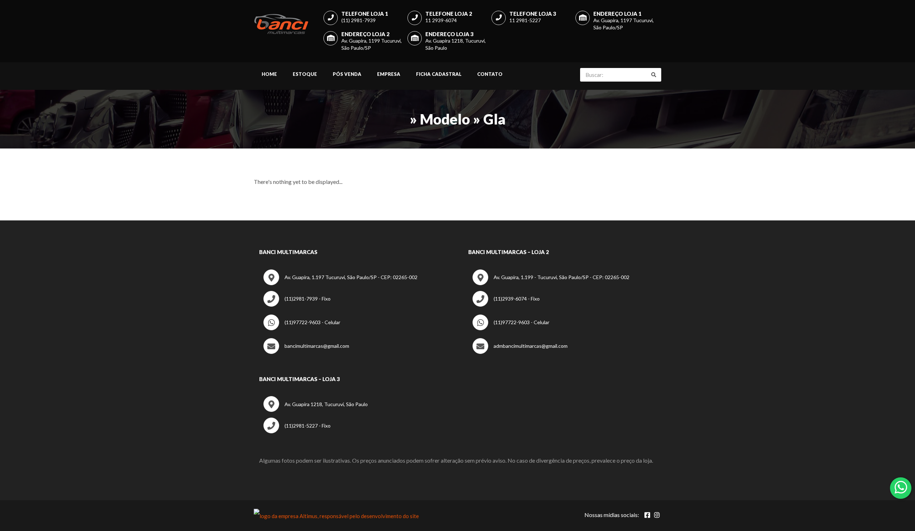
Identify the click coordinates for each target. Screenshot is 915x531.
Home (269, 74)
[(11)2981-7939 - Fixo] (297, 305)
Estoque (305, 74)
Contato (490, 74)
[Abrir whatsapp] (901, 487)
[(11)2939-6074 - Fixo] (506, 305)
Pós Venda (347, 74)
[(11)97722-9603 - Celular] (301, 328)
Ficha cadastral (438, 74)
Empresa (388, 74)
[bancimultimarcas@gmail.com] (306, 352)
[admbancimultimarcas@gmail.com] (520, 352)
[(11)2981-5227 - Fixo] (297, 431)
